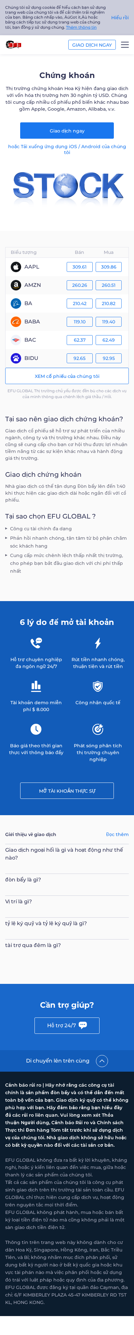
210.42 (80, 303)
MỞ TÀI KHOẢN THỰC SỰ (67, 791)
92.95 (109, 358)
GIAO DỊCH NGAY (92, 45)
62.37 (80, 340)
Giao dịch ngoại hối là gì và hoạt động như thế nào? (64, 854)
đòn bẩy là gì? (23, 880)
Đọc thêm (117, 834)
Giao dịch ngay (67, 131)
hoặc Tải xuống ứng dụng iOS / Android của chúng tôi (67, 149)
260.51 (108, 285)
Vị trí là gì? (18, 901)
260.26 (79, 285)
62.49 (108, 340)
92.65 (80, 358)
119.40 (108, 322)
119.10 (80, 322)
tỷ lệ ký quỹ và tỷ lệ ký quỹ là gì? (46, 923)
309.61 (80, 267)
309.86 (108, 267)
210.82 (108, 303)
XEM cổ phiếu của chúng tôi (67, 376)
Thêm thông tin (81, 27)
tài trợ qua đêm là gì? (33, 945)
